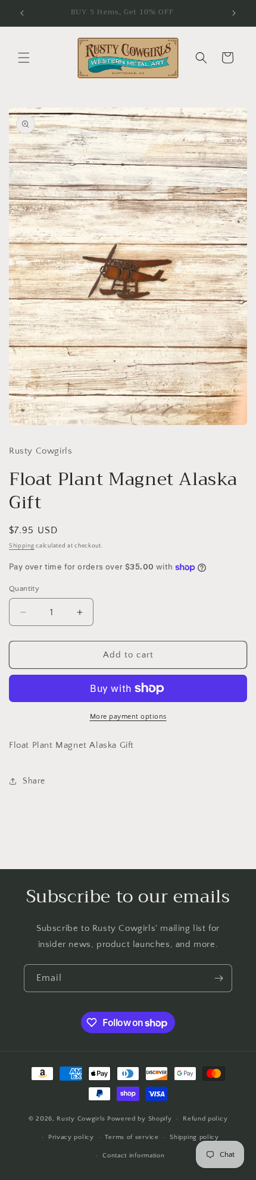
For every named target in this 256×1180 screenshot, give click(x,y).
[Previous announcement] (22, 13)
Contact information (133, 1155)
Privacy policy (71, 1137)
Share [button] (34, 781)
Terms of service (131, 1137)
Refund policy (205, 1118)
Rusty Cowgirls (81, 1118)
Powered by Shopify (139, 1118)
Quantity (24, 588)
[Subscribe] (218, 978)
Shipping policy (194, 1137)
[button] (24, 58)
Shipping (22, 546)
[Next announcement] (234, 13)
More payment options (128, 716)
